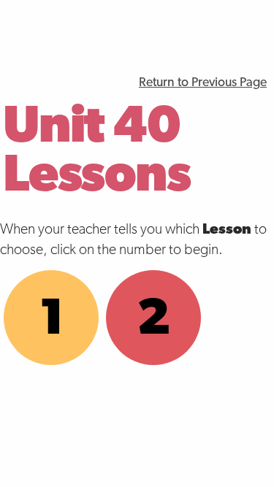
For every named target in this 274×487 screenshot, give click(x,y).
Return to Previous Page (203, 83)
